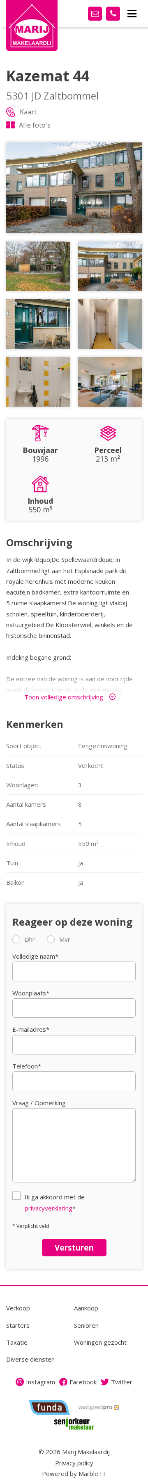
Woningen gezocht (100, 1342)
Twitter (121, 1382)
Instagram (40, 1382)
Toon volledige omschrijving (63, 697)
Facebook (83, 1382)
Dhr (30, 939)
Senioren (86, 1325)
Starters (18, 1325)
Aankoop (86, 1308)
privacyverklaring (48, 1208)
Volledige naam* (35, 956)
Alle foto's (35, 125)
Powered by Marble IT (74, 1473)
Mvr (64, 939)
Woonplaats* (30, 993)
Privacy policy (74, 1463)
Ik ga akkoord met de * (55, 1202)
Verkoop (18, 1308)
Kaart (28, 111)
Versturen (74, 1247)
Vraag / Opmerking (39, 1103)
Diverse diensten (30, 1359)
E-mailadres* (30, 1029)
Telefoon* (26, 1066)
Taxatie (17, 1342)
